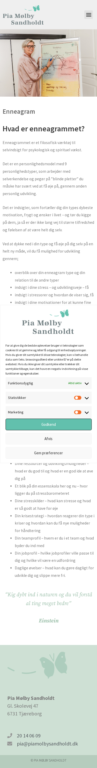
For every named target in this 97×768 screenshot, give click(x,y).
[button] (88, 14)
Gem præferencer (48, 452)
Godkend (48, 424)
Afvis (48, 438)
